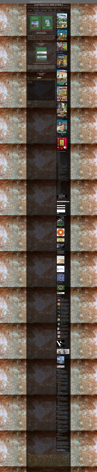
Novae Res (65, 455)
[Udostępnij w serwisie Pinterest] (40, 77)
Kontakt (59, 10)
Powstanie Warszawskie (33, 460)
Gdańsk (29, 459)
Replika (32, 455)
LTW (49, 456)
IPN (28, 460)
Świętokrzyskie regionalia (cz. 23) (61, 167)
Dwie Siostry (44, 467)
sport (41, 462)
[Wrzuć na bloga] (38, 77)
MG (67, 456)
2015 (58, 190)
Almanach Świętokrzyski (58, 466)
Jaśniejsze (59, 380)
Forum (55, 10)
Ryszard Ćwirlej (63, 460)
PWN (34, 459)
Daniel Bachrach (54, 462)
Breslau (47, 460)
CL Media (49, 464)
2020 (58, 158)
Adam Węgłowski (58, 463)
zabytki (53, 455)
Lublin (57, 464)
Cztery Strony (41, 467)
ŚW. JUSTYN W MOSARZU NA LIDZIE (62, 421)
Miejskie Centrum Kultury (60, 434)
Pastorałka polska (59, 430)
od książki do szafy (60, 436)
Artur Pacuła (55, 460)
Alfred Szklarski (53, 466)
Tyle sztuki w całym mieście (61, 379)
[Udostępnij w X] (39, 77)
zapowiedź (41, 460)
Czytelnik (59, 460)
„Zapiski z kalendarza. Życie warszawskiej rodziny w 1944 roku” (64, 318)
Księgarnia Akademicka (62, 462)
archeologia (38, 460)
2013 (58, 192)
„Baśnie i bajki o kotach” (63, 306)
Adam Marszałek (47, 459)
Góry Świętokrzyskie (51, 460)
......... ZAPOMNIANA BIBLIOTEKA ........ (48, 5)
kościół (62, 464)
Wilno (47, 462)
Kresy (65, 456)
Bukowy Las (33, 462)
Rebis (41, 459)
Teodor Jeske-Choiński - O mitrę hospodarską (62, 375)
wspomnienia (29, 457)
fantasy (48, 466)
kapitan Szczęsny (61, 459)
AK (50, 466)
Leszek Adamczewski (34, 463)
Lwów (31, 459)
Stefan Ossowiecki (38, 466)
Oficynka (55, 457)
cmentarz (50, 462)
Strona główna (30, 10)
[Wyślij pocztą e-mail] (37, 77)
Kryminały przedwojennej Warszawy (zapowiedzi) (63, 180)
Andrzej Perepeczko (64, 466)
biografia (58, 456)
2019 (58, 159)
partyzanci (65, 464)
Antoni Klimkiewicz (60, 407)
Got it (66, 1)
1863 (65, 467)
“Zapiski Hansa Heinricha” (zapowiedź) (62, 166)
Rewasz (61, 467)
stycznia (59, 189)
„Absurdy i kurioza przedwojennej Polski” (62, 165)
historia (29, 454)
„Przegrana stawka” (60, 168)
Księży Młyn (44, 462)
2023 (58, 155)
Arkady (44, 464)
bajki (36, 464)
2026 (58, 152)
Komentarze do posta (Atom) (33, 103)
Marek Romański (38, 459)
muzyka (51, 463)
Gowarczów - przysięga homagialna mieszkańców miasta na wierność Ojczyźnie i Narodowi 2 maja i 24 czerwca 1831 (63, 387)
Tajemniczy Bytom (60, 402)
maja (58, 185)
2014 (58, 191)
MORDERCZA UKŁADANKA (61, 416)
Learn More (63, 1)
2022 (58, 156)
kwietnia (59, 186)
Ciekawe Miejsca (47, 455)
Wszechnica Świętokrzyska (40, 79)
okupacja (54, 463)
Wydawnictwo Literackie (46, 457)
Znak (44, 460)
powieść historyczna (53, 456)
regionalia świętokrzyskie (58, 455)
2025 (58, 153)
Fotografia (58, 462)
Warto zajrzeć (50, 10)
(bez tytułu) (62, 331)
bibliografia (42, 466)
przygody (36, 455)
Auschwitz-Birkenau (37, 467)
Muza (67, 463)
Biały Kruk (46, 464)
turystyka (36, 79)
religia (43, 456)
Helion (31, 466)
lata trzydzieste (61, 456)
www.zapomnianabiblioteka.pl (60, 442)
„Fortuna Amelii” (62, 298)
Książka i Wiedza (58, 467)
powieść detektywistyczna (60, 457)
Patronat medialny (36, 10)
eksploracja (45, 466)
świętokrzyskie (32, 79)
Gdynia (55, 464)
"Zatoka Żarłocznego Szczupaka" (64, 335)
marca (59, 187)
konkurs (39, 462)
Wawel (38, 463)
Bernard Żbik (61, 463)
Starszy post (53, 101)
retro (28, 455)
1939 (67, 464)
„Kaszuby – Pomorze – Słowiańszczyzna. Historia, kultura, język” (64, 323)
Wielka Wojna (33, 464)
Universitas (29, 462)
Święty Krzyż (38, 464)
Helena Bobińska (51, 467)
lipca (58, 183)
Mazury (57, 459)
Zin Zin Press (63, 467)
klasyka (37, 457)
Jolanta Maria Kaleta (53, 459)
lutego (59, 188)
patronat (46, 456)
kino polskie (60, 464)
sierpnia (59, 182)
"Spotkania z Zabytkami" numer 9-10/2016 (62, 179)
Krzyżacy (36, 462)
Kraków (40, 456)
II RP (67, 457)
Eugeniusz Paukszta (47, 467)
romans (65, 459)
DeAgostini (52, 464)
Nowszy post (29, 101)
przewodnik (33, 457)
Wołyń (46, 463)
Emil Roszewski (41, 463)
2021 (58, 157)
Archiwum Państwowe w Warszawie (32, 467)
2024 (58, 154)
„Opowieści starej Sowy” (60, 425)
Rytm (44, 463)
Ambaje (41, 464)
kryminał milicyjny (41, 457)
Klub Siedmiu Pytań (44, 10)
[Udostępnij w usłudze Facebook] (39, 77)
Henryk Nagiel (55, 467)
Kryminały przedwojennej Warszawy (33, 456)
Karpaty (34, 466)
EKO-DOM (65, 463)
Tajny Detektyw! (59, 411)
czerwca (59, 184)
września (59, 181)
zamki (44, 79)
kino (43, 459)
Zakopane (49, 463)
